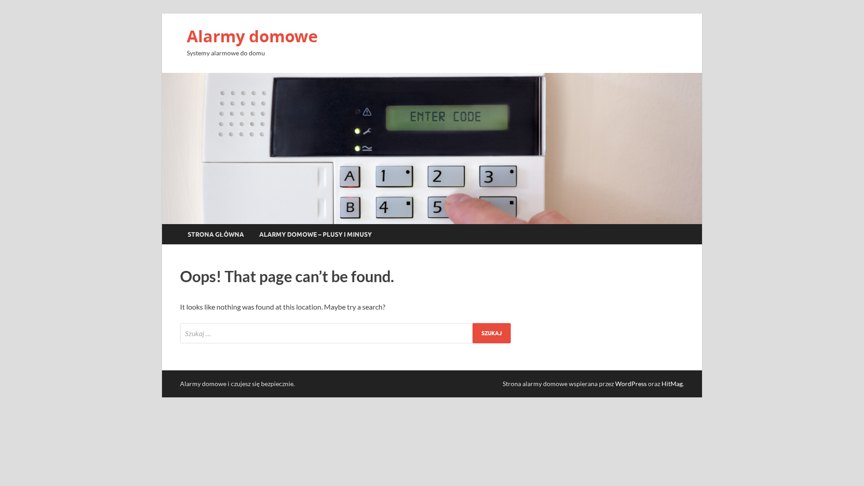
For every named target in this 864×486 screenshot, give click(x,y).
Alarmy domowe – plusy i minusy (315, 234)
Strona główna (216, 234)
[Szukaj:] (345, 333)
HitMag (672, 383)
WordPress (631, 383)
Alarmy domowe (252, 36)
